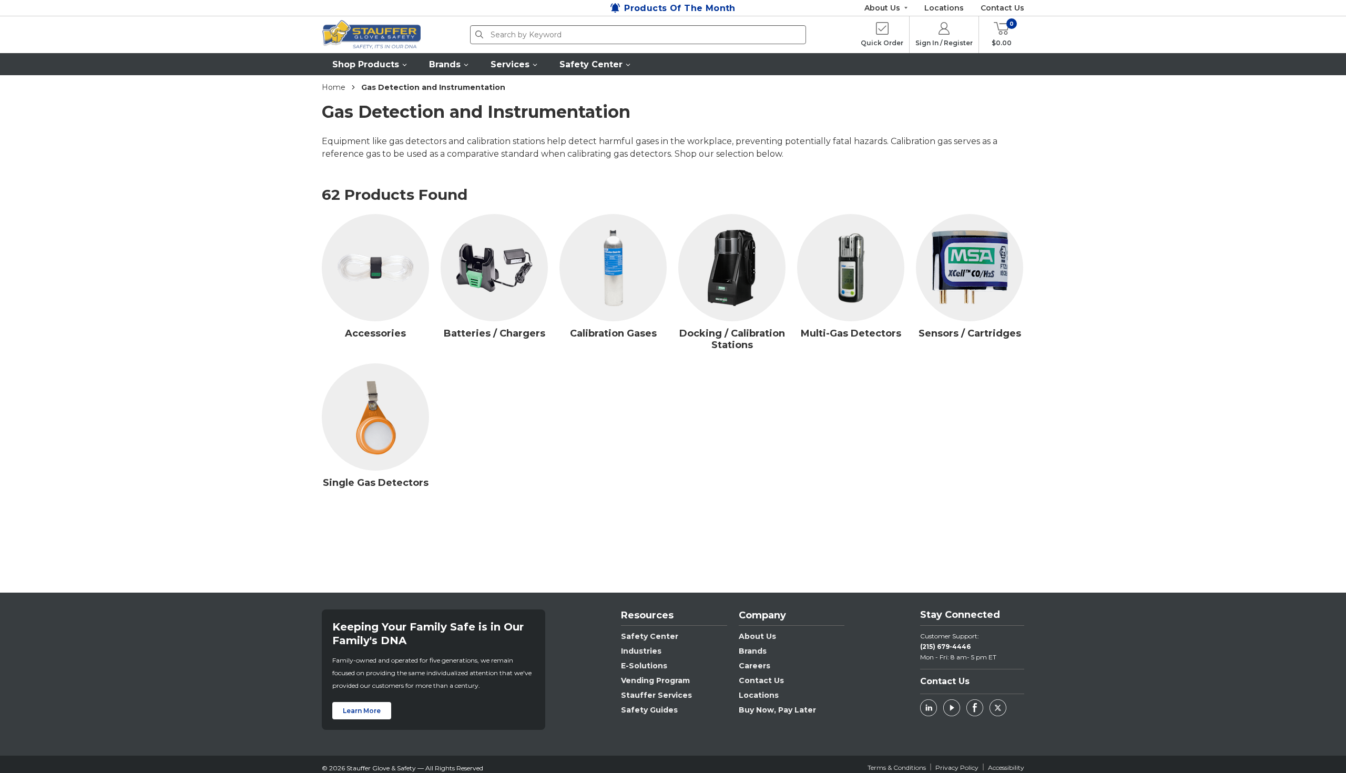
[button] (370, 64)
